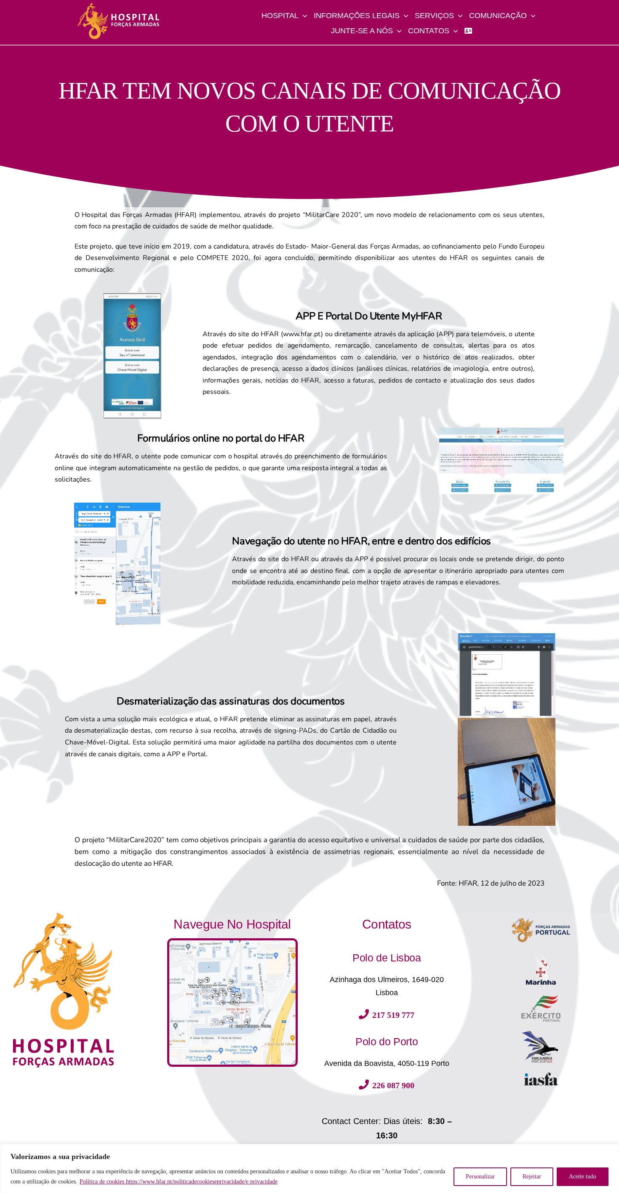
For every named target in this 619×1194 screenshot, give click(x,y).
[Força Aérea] (541, 1033)
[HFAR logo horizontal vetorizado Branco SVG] (118, 5)
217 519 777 (393, 1015)
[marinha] (541, 952)
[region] (309, 1169)
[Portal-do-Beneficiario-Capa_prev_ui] (541, 1074)
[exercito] (540, 997)
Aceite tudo (582, 1176)
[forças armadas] (541, 915)
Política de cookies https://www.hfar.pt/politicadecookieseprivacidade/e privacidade (178, 1181)
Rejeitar (532, 1176)
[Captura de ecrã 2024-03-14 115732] (232, 943)
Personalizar (480, 1176)
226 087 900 (393, 1085)
